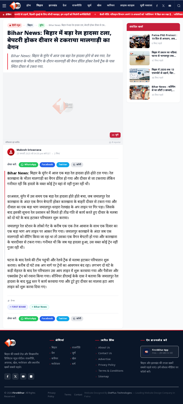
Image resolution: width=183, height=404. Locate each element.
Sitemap (103, 376)
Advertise (104, 359)
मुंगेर (41, 25)
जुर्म (74, 353)
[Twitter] (163, 5)
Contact (78, 394)
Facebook (47, 164)
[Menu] (4, 5)
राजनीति (76, 347)
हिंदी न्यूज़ (16, 25)
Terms (67, 394)
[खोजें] (178, 5)
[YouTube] (169, 5)
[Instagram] (31, 376)
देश (53, 353)
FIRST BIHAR (18, 307)
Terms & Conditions (110, 371)
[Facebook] (156, 5)
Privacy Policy (106, 365)
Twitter (63, 164)
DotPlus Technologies (120, 393)
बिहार (30, 25)
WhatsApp (30, 164)
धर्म (73, 364)
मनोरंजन (55, 364)
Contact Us (105, 353)
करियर (54, 358)
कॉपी (78, 164)
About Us (104, 347)
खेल (74, 358)
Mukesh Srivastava (29, 150)
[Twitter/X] (15, 376)
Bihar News (39, 307)
